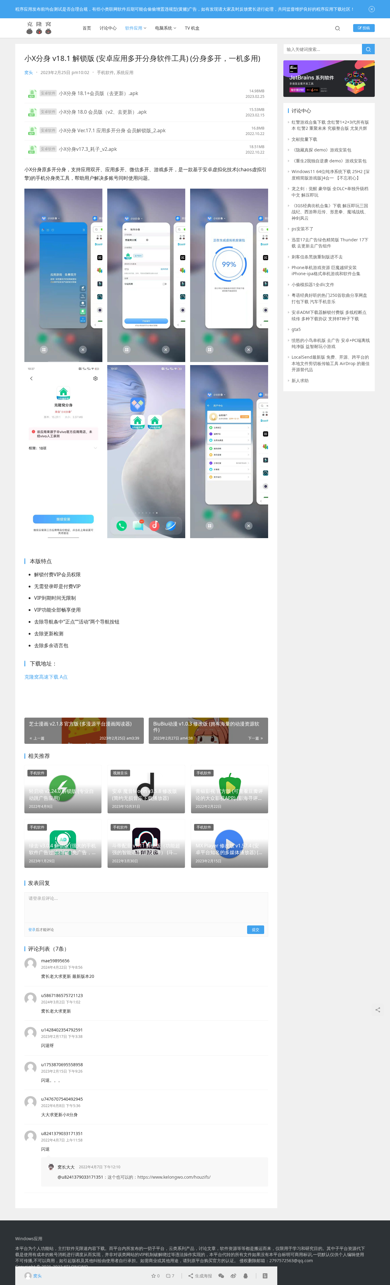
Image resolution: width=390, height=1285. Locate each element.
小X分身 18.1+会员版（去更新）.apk (98, 93)
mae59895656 (55, 961)
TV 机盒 (192, 28)
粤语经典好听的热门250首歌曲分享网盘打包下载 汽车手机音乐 (329, 298)
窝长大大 (66, 1167)
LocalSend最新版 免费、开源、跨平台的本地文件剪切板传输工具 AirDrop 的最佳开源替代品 (331, 363)
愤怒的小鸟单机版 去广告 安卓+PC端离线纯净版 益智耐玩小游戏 (331, 343)
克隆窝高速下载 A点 (46, 676)
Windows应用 (28, 1238)
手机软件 (105, 72)
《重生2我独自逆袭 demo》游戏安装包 (329, 161)
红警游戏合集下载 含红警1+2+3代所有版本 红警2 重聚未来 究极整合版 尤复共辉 (330, 125)
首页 (87, 28)
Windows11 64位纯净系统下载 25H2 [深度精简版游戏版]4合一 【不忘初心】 (331, 174)
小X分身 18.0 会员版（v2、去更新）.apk (103, 111)
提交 (255, 929)
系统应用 (124, 72)
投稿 (366, 27)
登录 (32, 929)
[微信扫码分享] (221, 1276)
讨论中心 (108, 28)
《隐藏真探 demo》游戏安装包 (321, 150)
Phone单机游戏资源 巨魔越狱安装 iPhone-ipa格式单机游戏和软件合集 (326, 270)
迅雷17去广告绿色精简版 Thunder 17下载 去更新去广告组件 (330, 243)
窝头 (28, 72)
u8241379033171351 (62, 1133)
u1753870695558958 (62, 1064)
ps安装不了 (303, 229)
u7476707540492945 (62, 1099)
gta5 (296, 329)
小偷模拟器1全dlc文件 (313, 284)
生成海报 (203, 1276)
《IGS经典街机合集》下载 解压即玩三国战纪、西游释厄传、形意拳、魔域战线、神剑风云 (330, 212)
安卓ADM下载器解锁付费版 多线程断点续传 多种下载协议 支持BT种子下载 (329, 315)
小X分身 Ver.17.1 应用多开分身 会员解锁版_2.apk (112, 130)
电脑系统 (163, 28)
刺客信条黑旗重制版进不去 (317, 257)
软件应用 (133, 28)
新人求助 (300, 380)
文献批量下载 (304, 139)
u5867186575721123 (62, 995)
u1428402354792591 (62, 1030)
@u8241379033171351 (80, 1177)
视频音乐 (120, 773)
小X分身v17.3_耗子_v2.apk (88, 149)
